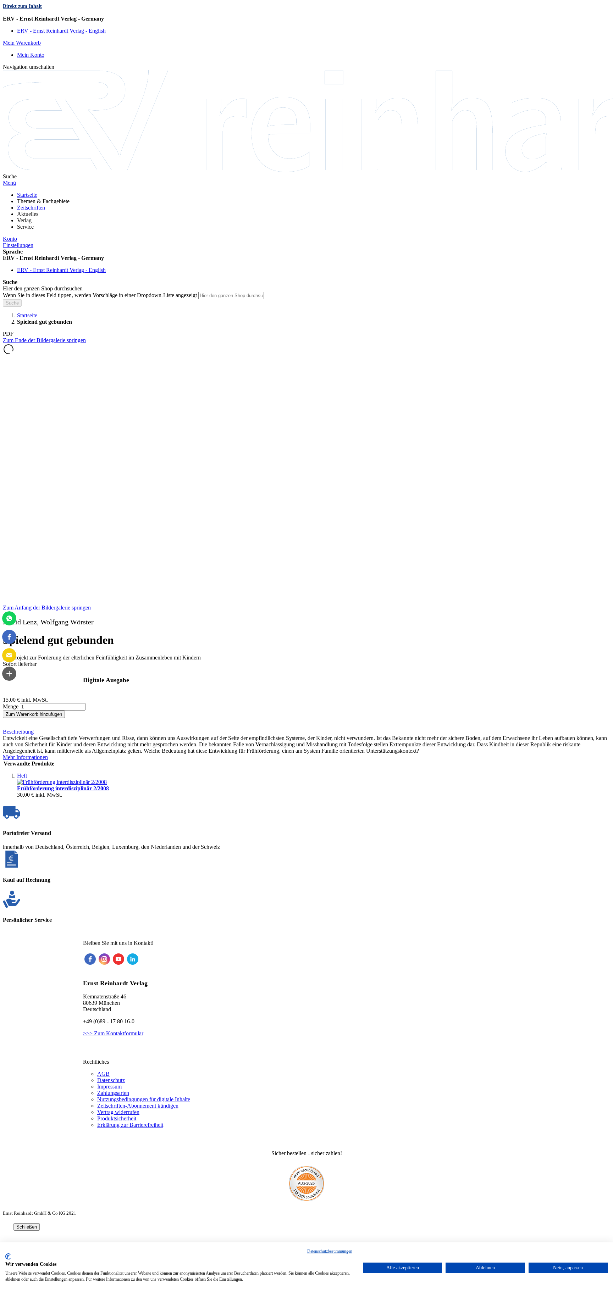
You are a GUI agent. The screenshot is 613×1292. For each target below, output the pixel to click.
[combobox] (231, 295)
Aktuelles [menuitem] (27, 214)
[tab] (306, 732)
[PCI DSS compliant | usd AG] (306, 1199)
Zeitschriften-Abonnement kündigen (137, 1106)
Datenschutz (111, 1080)
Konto (10, 239)
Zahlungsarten (113, 1093)
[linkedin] (132, 959)
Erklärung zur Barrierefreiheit (130, 1125)
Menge (10, 706)
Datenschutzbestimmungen (329, 1251)
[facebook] (90, 959)
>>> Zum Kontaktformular (113, 1033)
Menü (9, 183)
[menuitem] (27, 195)
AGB (103, 1074)
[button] (306, 19)
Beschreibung (18, 732)
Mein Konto (30, 55)
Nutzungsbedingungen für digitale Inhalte (143, 1099)
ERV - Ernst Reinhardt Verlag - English (61, 31)
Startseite (27, 315)
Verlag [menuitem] (24, 220)
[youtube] (118, 959)
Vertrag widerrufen (118, 1112)
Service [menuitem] (25, 227)
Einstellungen (18, 245)
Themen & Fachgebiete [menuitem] (43, 201)
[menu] (306, 211)
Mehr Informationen (25, 757)
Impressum (109, 1087)
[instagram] (104, 959)
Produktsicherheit (116, 1118)
